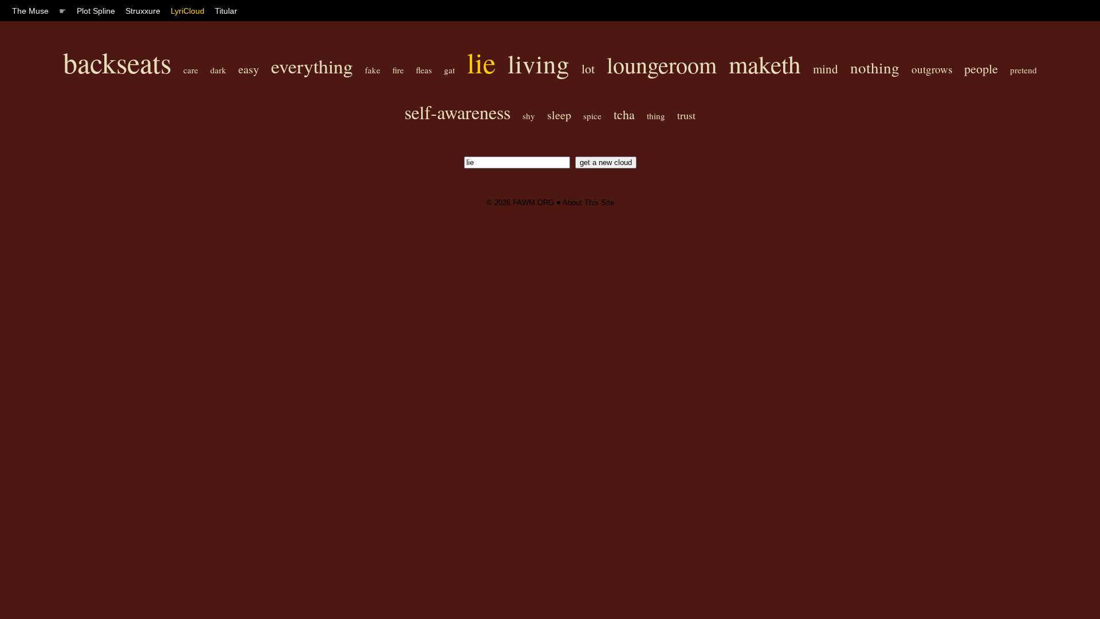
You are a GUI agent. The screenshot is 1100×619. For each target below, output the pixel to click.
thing (656, 116)
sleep (559, 115)
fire (398, 70)
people (981, 68)
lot (588, 68)
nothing (874, 67)
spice (592, 116)
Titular (226, 10)
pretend (1023, 70)
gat (449, 70)
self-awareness (457, 112)
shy (528, 116)
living (538, 63)
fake (372, 70)
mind (825, 69)
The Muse (30, 10)
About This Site (588, 202)
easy (248, 69)
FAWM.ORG (533, 202)
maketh (765, 64)
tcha (624, 114)
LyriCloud (188, 10)
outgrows (932, 69)
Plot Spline (96, 10)
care (190, 70)
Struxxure (142, 10)
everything (312, 66)
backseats (117, 62)
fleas (424, 70)
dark (218, 70)
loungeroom (662, 64)
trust (686, 115)
